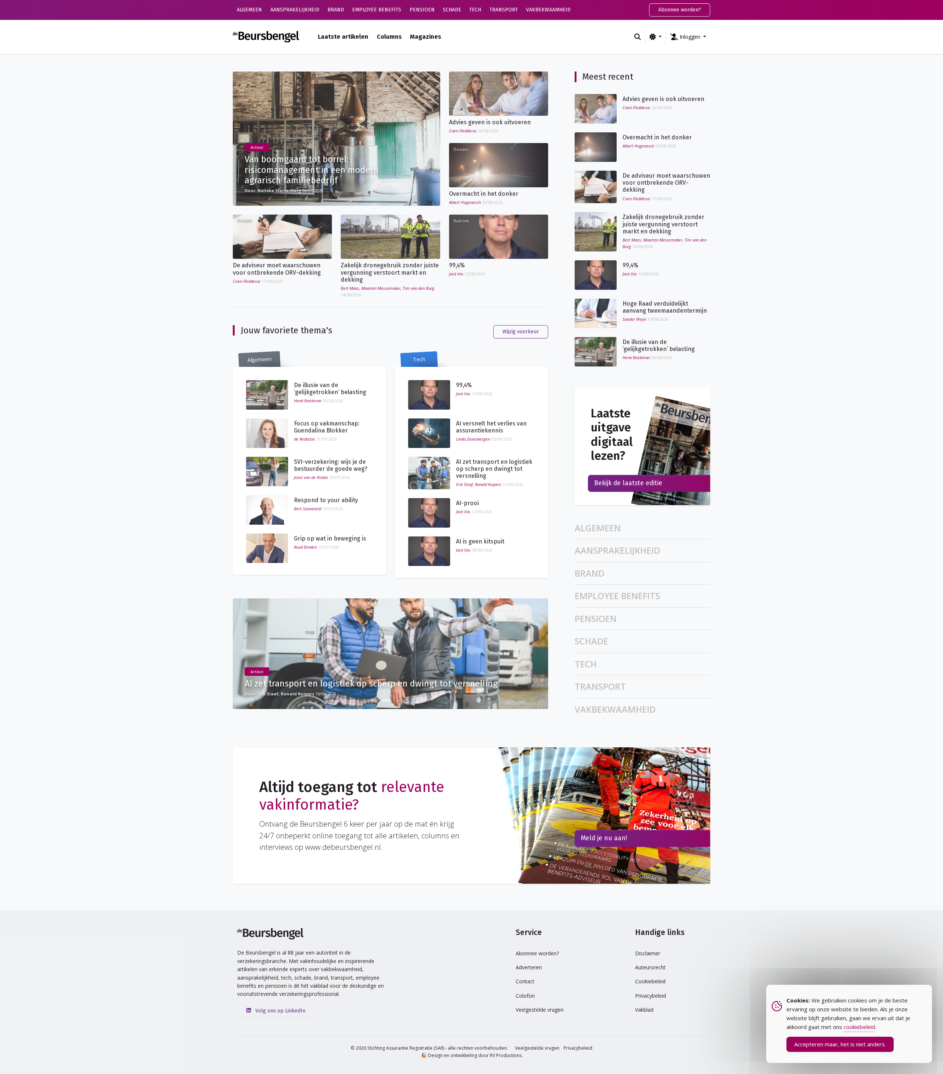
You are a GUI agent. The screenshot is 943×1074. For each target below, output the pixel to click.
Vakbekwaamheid (548, 10)
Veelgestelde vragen (540, 1009)
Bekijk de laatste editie (628, 483)
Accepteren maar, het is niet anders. (840, 1044)
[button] (688, 37)
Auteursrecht (650, 967)
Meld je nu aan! (604, 838)
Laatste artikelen (343, 36)
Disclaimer (647, 953)
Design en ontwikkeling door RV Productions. (475, 1055)
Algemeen (249, 10)
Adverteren (529, 967)
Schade (452, 10)
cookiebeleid (859, 1026)
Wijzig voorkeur (520, 332)
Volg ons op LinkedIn (279, 1011)
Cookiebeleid (650, 981)
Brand (335, 10)
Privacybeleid (650, 995)
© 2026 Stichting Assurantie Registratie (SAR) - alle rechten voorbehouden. (429, 1048)
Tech (475, 10)
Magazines (425, 36)
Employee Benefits (376, 10)
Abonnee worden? (679, 10)
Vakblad (644, 1009)
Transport (504, 10)
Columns (389, 36)
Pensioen (422, 10)
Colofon (525, 995)
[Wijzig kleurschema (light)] (655, 37)
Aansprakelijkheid (294, 10)
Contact (525, 981)
